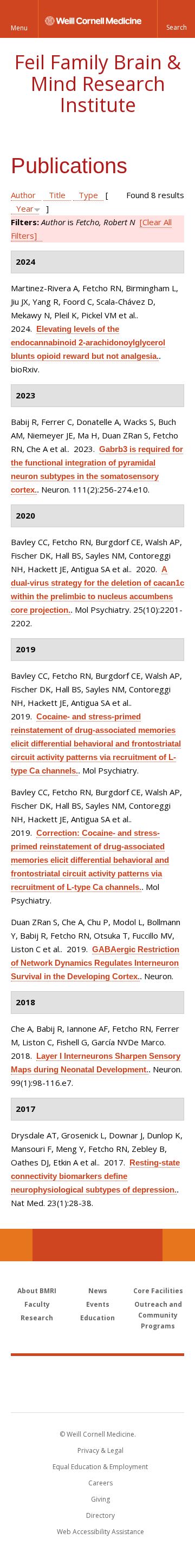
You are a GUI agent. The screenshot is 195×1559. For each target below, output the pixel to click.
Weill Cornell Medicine (97, 1372)
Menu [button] (19, 27)
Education (97, 1317)
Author (23, 194)
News (97, 1290)
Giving (100, 1499)
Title (57, 194)
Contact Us (178, 1245)
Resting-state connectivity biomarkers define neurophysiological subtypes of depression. (95, 1176)
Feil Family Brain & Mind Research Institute (97, 83)
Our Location (16, 1245)
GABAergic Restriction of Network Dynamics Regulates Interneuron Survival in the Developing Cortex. (95, 963)
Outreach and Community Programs (158, 1315)
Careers (100, 1483)
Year (25, 208)
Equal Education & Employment (100, 1466)
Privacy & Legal (100, 1450)
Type (88, 194)
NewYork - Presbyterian (97, 1394)
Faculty (37, 1304)
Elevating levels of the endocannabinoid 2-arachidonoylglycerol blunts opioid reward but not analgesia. (88, 342)
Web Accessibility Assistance (100, 1531)
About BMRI (36, 1290)
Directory (100, 1515)
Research (37, 1317)
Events (97, 1304)
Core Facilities (158, 1290)
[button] (176, 19)
